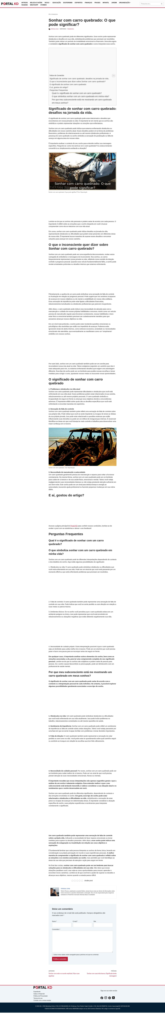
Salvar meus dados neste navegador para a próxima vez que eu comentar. (76, 954)
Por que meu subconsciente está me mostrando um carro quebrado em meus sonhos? (82, 101)
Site (95, 921)
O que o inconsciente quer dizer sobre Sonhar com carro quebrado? (78, 81)
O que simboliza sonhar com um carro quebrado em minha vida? (80, 96)
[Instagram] (105, 998)
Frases (97, 2)
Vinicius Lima (54, 29)
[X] (113, 998)
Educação (57, 2)
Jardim (114, 2)
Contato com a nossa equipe (42, 1000)
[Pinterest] (109, 998)
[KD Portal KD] (9, 3)
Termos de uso (38, 998)
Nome (54, 921)
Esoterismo (67, 2)
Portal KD (74, 526)
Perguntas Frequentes (59, 90)
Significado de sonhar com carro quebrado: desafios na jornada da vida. (79, 79)
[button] (130, 2)
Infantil (106, 2)
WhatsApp (34, 5)
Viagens (24, 5)
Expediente (37, 991)
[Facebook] (102, 998)
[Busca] (162, 4)
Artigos (24, 2)
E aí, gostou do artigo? (59, 87)
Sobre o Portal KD (39, 994)
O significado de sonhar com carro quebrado (68, 84)
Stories (43, 5)
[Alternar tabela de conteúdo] (113, 75)
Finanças (88, 2)
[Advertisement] (82, 61)
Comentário (56, 929)
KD (49, 14)
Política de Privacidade (41, 996)
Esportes (78, 2)
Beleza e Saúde (36, 2)
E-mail (75, 921)
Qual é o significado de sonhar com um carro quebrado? (77, 93)
